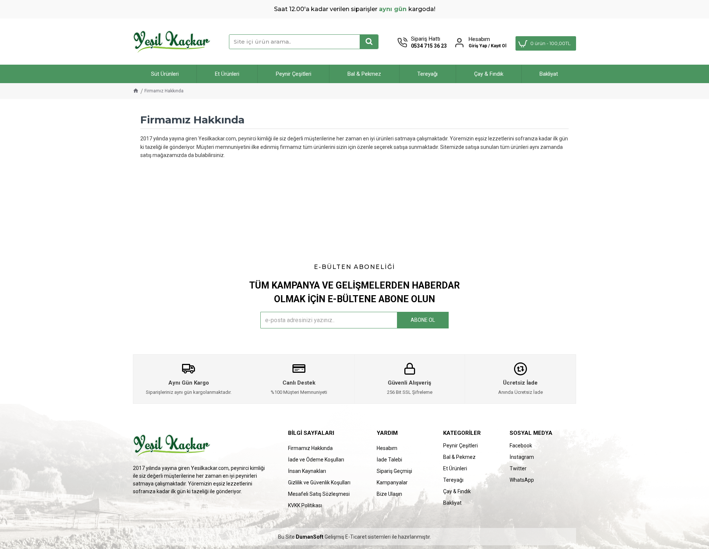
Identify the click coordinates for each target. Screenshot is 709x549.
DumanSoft (309, 537)
